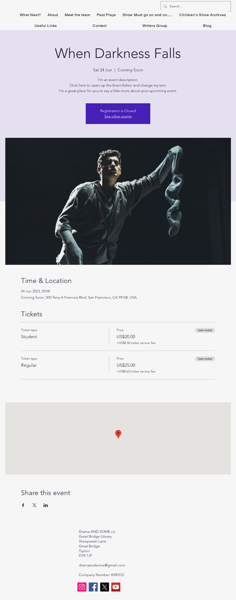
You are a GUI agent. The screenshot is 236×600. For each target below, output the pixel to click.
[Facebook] (93, 587)
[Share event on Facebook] (23, 505)
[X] (104, 587)
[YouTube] (115, 587)
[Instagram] (81, 587)
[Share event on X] (34, 505)
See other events (118, 116)
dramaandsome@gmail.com (102, 565)
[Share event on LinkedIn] (46, 505)
